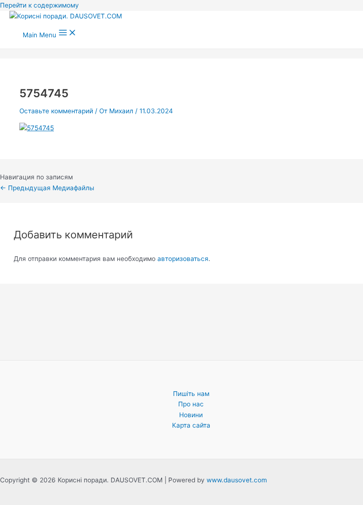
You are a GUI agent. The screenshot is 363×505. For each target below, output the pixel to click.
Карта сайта (191, 425)
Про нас (191, 404)
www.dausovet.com (237, 480)
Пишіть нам (191, 393)
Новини (191, 415)
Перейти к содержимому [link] (39, 5)
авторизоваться (182, 258)
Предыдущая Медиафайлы (47, 188)
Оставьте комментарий (56, 111)
